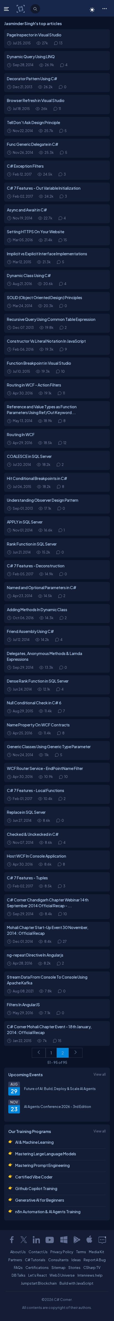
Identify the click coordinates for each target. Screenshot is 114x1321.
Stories (74, 1267)
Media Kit (96, 1252)
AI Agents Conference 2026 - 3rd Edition (57, 1106)
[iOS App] (89, 1240)
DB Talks (18, 1275)
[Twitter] (23, 1240)
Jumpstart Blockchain (39, 1283)
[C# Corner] (21, 9)
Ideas (76, 1260)
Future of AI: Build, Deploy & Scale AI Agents (60, 1088)
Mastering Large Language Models (45, 1153)
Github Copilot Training (36, 1188)
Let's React (37, 1275)
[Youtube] (50, 1240)
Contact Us (38, 1252)
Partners (15, 1260)
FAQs (18, 1267)
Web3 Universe (62, 1275)
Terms (81, 1252)
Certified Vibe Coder (34, 1176)
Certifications (37, 1267)
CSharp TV (91, 1267)
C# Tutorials (35, 1260)
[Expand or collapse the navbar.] (7, 9)
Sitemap (58, 1267)
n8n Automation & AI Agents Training (48, 1211)
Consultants (58, 1260)
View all (100, 1074)
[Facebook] (11, 1240)
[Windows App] (64, 1240)
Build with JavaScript (76, 1283)
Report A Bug (95, 1260)
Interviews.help (90, 1275)
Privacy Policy (61, 1252)
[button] (104, 8)
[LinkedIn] (36, 1240)
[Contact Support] (102, 1240)
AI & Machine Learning (34, 1142)
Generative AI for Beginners (39, 1200)
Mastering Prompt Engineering (42, 1165)
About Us (18, 1252)
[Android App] (76, 1240)
